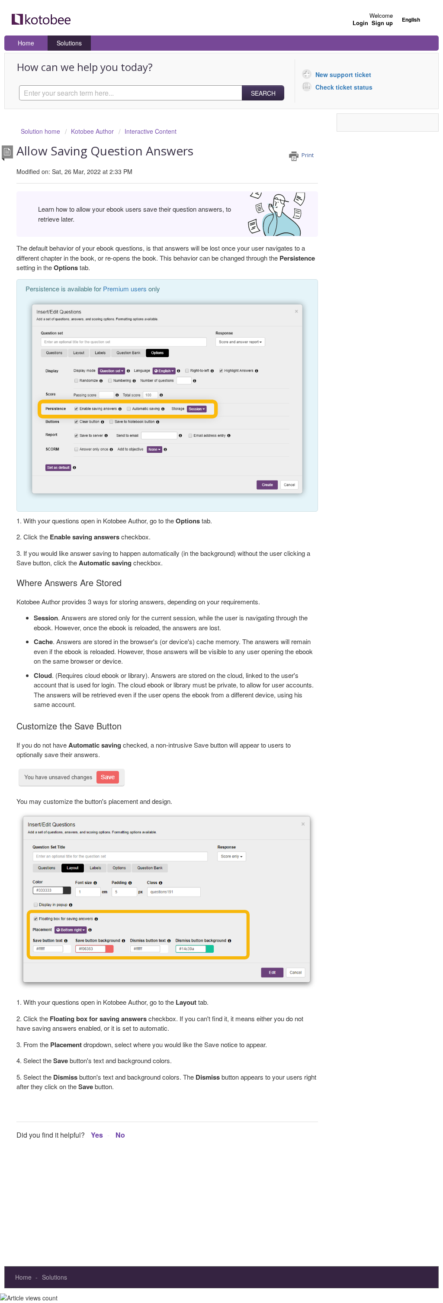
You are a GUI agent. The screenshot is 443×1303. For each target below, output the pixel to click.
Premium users (125, 288)
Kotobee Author (92, 131)
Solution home (41, 131)
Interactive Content (151, 131)
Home (26, 43)
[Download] (205, 554)
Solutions (69, 43)
